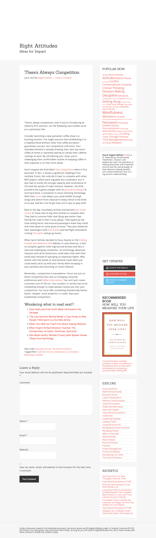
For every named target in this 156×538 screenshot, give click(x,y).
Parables (39, 355)
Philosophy (123, 122)
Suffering (116, 134)
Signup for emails (118, 267)
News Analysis (108, 439)
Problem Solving (110, 125)
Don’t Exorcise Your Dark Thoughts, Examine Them (114, 477)
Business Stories (43, 349)
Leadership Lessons (110, 106)
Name (24, 421)
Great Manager (118, 104)
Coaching (105, 82)
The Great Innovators (62, 349)
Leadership (107, 415)
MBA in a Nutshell (110, 433)
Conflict (114, 81)
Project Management (112, 448)
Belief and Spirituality (112, 391)
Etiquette (122, 98)
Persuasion (110, 122)
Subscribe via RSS (117, 274)
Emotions (123, 95)
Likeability (124, 106)
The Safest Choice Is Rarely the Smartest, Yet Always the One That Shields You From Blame (118, 502)
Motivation (109, 116)
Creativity (126, 84)
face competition (65, 169)
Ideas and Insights (110, 409)
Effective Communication (113, 400)
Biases (128, 78)
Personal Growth (126, 119)
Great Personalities (111, 403)
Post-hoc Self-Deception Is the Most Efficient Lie (116, 485)
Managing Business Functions (116, 427)
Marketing (29, 355)
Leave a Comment (63, 77)
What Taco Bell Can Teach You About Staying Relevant (57, 323)
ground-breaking (74, 189)
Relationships (109, 131)
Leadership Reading (111, 418)
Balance (120, 78)
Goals (109, 104)
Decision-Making (113, 91)
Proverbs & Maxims (111, 451)
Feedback (129, 99)
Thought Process (118, 136)
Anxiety (105, 75)
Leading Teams (109, 421)
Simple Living (122, 131)
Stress (110, 133)
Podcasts (106, 445)
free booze (53, 229)
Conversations (111, 84)
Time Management (113, 139)
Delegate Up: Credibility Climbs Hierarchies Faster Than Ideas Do (117, 512)
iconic (38, 196)
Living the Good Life (111, 424)
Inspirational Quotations (113, 412)
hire (126, 155)
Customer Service (45, 351)
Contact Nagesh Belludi (116, 281)
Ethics (115, 99)
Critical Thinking (113, 88)
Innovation (73, 351)
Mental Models (108, 109)
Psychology (124, 128)
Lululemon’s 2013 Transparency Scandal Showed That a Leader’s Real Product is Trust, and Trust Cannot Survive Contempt (117, 493)
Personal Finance (110, 442)
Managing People (110, 430)
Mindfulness (112, 112)
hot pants (38, 233)
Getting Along (111, 101)
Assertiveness (115, 74)
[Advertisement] (78, 18)
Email (23, 435)
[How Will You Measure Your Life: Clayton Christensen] (117, 333)
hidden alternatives (52, 280)
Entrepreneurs (61, 351)
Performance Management (111, 119)
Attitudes (108, 78)
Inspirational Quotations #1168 (116, 508)
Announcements (109, 388)
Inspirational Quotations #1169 (116, 481)
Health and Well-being (112, 406)
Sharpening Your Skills (112, 454)
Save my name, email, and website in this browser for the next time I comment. (55, 469)
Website (24, 449)
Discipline (109, 95)
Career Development (111, 397)
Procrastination (110, 128)
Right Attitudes (38, 45)
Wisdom (117, 142)
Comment (25, 382)
